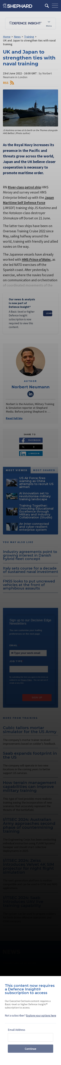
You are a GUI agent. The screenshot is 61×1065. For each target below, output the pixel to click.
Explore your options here (41, 1015)
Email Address (16, 1030)
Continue (30, 1049)
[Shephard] (17, 6)
